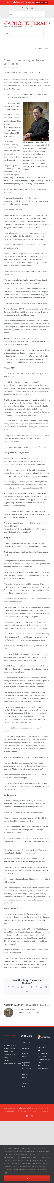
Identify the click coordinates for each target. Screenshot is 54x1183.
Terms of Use (25, 1084)
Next (46, 48)
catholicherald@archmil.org (14, 1063)
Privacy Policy (25, 1076)
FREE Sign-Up (41, 2)
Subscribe (26, 1042)
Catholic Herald (24, 1108)
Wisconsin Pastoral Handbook (26, 1065)
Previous (38, 48)
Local (38, 72)
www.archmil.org (44, 1068)
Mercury (46, 1111)
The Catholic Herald (13, 72)
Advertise (26, 1048)
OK (27, 1178)
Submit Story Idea (26, 1055)
